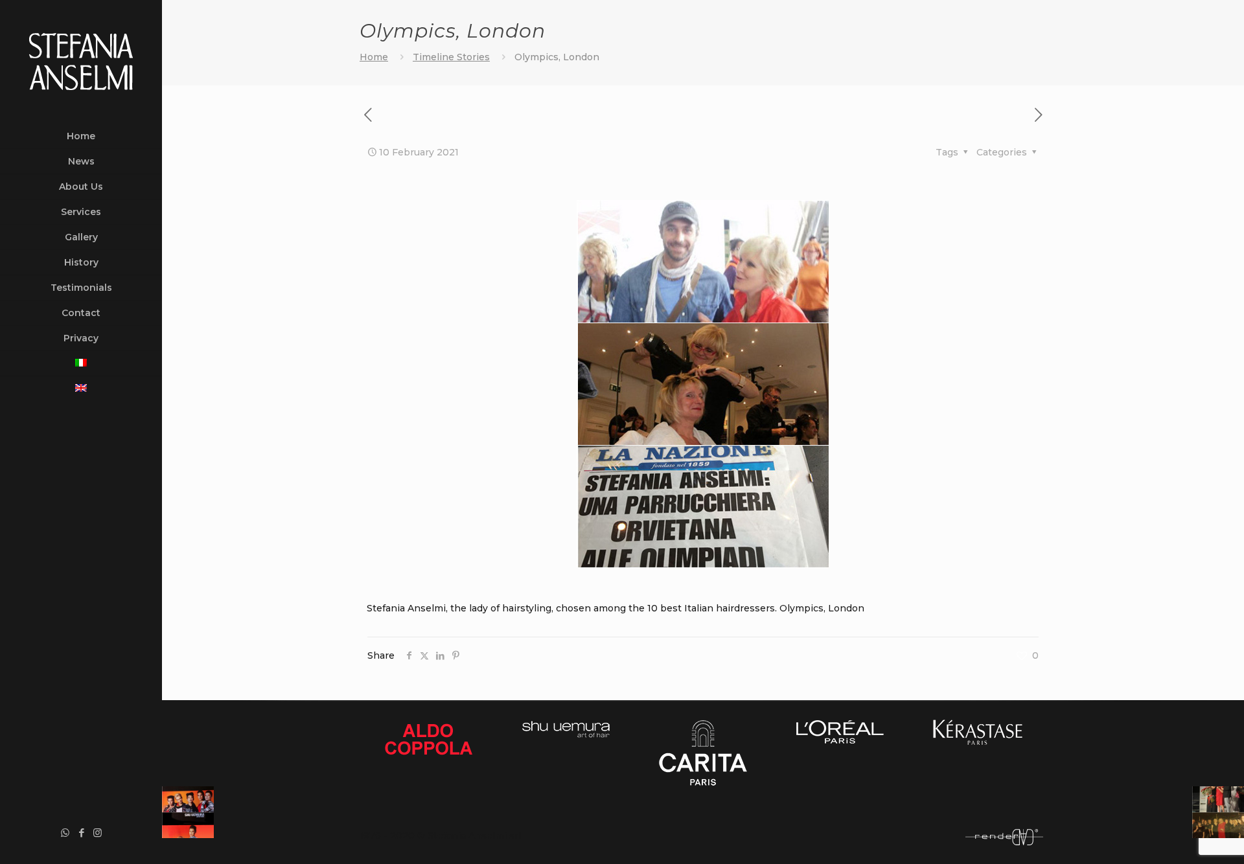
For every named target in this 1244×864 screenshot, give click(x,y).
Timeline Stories (451, 57)
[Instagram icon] (97, 832)
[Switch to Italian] (81, 363)
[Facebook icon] (81, 832)
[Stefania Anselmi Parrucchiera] (81, 62)
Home (374, 57)
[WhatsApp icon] (65, 832)
